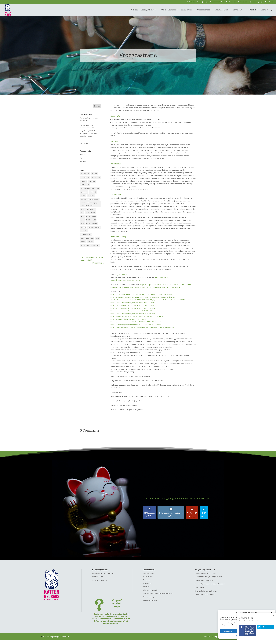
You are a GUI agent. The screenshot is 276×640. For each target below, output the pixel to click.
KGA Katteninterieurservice (204, 594)
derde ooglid (85, 185)
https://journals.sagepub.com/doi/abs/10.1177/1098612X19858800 (136, 322)
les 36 (88, 224)
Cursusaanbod (221, 10)
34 (85, 177)
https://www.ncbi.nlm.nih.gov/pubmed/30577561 (129, 319)
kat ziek (83, 209)
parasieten (84, 231)
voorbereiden (85, 245)
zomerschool (95, 245)
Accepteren (228, 631)
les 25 (94, 216)
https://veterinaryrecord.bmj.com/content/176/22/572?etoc (133, 311)
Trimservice (186, 10)
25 (88, 174)
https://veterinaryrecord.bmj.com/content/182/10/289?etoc (133, 314)
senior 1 (83, 242)
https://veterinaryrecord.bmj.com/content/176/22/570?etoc (133, 308)
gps (98, 188)
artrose (97, 177)
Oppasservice (203, 10)
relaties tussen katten (87, 238)
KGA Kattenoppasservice (203, 580)
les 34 (94, 220)
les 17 (88, 216)
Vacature (83, 161)
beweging (84, 181)
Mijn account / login (256, 2)
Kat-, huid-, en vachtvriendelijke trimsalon (209, 584)
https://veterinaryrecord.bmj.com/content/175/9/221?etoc (132, 305)
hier (148, 189)
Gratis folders (231, 2)
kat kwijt (83, 195)
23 (81, 174)
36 (92, 177)
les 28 (82, 220)
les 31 (88, 220)
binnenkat (92, 181)
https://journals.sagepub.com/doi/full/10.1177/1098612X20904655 (136, 325)
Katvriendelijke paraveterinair (90, 199)
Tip (81, 158)
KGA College (199, 587)
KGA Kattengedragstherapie (205, 573)
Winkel (252, 10)
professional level (86, 234)
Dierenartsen (242, 2)
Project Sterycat (121, 274)
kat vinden (91, 195)
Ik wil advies (238, 10)
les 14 (93, 213)
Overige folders (86, 143)
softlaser (90, 242)
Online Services (168, 10)
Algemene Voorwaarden (150, 590)
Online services (148, 576)
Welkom (134, 10)
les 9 (82, 213)
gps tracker (84, 192)
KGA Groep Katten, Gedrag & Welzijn (208, 577)
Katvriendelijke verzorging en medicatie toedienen (89, 204)
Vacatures (146, 587)
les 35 (82, 224)
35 (88, 177)
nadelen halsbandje (94, 227)
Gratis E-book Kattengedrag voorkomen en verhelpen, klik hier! (177, 498)
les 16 (82, 216)
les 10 (87, 213)
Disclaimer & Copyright (150, 600)
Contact (264, 10)
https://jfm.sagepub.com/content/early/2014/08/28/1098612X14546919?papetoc (141, 294)
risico (97, 238)
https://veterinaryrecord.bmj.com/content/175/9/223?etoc (132, 302)
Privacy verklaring (148, 597)
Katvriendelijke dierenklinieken (205, 591)
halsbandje (93, 192)
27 (92, 174)
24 (85, 174)
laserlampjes (91, 209)
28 (96, 174)
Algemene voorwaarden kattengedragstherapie (157, 593)
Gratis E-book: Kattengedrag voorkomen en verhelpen (205, 2)
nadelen (83, 227)
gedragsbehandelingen (88, 188)
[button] (272, 613)
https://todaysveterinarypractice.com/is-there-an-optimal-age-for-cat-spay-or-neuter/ (143, 327)
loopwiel (94, 224)
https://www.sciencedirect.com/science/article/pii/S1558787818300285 (137, 316)
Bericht (82, 154)
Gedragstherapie (148, 10)
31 (81, 177)
